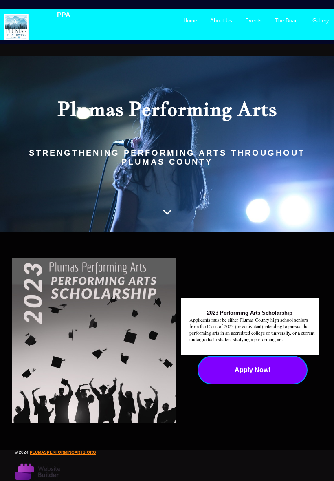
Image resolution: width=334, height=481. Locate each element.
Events (253, 21)
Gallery (320, 21)
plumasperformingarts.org (63, 452)
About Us (221, 21)
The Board (287, 21)
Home (190, 21)
